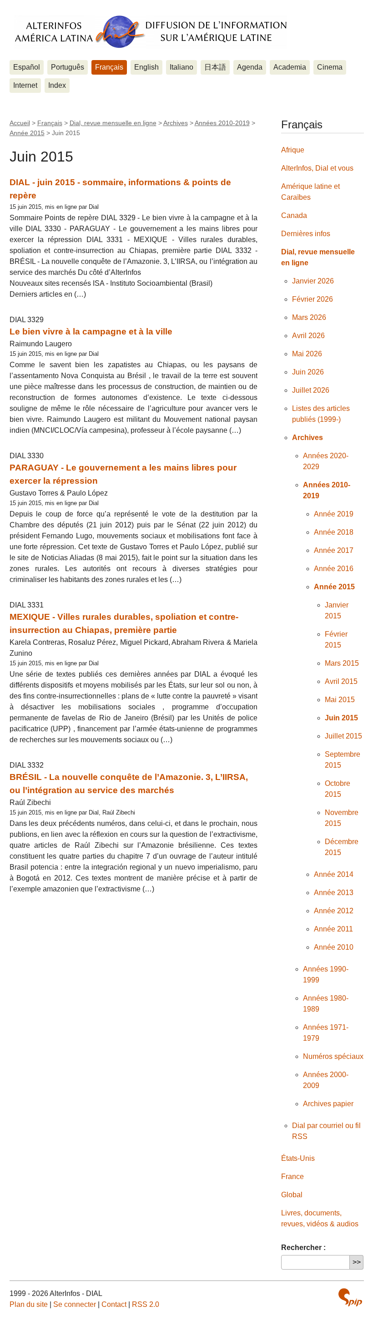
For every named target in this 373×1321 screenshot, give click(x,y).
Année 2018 (333, 532)
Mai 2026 (307, 354)
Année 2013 (333, 892)
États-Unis (298, 1158)
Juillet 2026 (310, 390)
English (146, 67)
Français (109, 67)
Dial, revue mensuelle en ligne (113, 123)
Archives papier (328, 1104)
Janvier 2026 (313, 281)
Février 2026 (312, 299)
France (292, 1176)
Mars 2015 (342, 663)
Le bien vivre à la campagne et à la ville (91, 331)
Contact (113, 1304)
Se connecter (74, 1304)
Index (57, 85)
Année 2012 (333, 911)
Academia (289, 67)
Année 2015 (27, 133)
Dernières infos (305, 234)
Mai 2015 (340, 700)
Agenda (249, 67)
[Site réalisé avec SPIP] (350, 1297)
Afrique (292, 150)
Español (26, 67)
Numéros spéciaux (333, 1056)
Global (291, 1195)
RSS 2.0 (145, 1304)
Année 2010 (333, 947)
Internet (25, 85)
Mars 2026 (309, 317)
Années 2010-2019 (222, 123)
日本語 (215, 67)
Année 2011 (333, 929)
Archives (175, 123)
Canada (294, 215)
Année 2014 (333, 874)
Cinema (330, 67)
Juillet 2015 (343, 736)
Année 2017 (333, 550)
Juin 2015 (341, 718)
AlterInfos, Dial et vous (317, 168)
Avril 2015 (341, 681)
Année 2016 (333, 568)
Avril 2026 (308, 335)
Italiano (181, 67)
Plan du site (29, 1304)
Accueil (20, 123)
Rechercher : (303, 1247)
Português (67, 67)
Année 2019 (333, 514)
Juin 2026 (308, 372)
